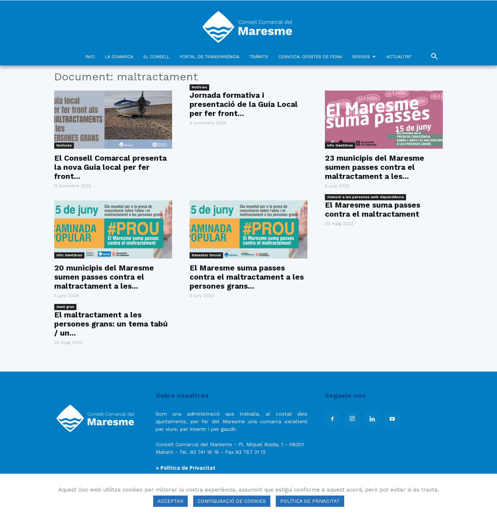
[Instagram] (352, 419)
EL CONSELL (156, 56)
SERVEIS (361, 56)
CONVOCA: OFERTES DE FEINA (310, 56)
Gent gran (65, 307)
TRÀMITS (259, 56)
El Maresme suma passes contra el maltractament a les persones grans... (247, 276)
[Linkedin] (372, 419)
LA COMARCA (119, 56)
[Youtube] (392, 419)
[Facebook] (332, 419)
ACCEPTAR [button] (170, 501)
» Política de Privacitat (185, 467)
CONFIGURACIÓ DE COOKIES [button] (232, 501)
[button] (434, 57)
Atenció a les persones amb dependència (365, 197)
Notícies (64, 145)
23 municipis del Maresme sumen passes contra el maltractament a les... (374, 167)
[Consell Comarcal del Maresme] (248, 24)
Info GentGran (340, 145)
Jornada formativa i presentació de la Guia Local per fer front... (244, 104)
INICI (90, 56)
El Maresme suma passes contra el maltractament (372, 209)
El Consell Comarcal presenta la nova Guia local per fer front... (110, 167)
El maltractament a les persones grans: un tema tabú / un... (111, 323)
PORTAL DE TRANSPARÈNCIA (209, 56)
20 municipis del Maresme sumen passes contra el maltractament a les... (104, 276)
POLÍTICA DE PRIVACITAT (310, 501)
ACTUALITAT (398, 56)
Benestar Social (206, 255)
